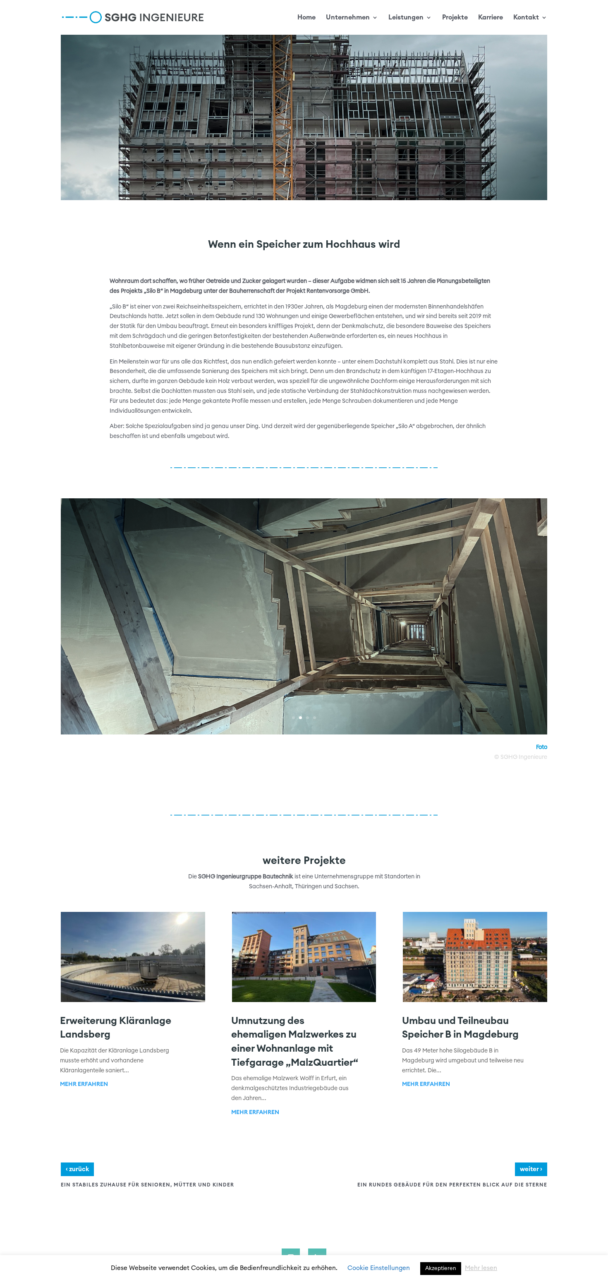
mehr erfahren (84, 1084)
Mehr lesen (481, 1268)
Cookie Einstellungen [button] (378, 1268)
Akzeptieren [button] (440, 1268)
